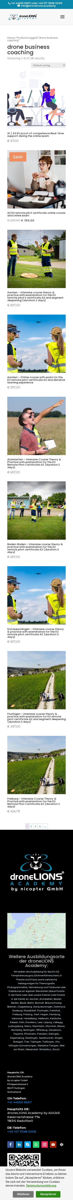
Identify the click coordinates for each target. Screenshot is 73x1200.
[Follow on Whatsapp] (36, 1144)
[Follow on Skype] (27, 1144)
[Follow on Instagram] (44, 1144)
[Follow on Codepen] (61, 1144)
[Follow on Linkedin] (19, 1144)
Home (11, 37)
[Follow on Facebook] (10, 1144)
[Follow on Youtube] (53, 1144)
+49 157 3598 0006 (21, 1131)
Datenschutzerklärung (41, 1185)
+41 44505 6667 (19, 1102)
